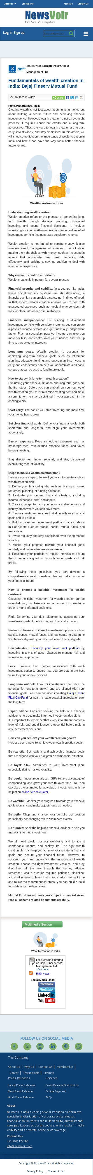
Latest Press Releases (21, 1085)
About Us (68, 3)
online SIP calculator (34, 792)
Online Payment (56, 1091)
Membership (65, 1067)
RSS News (42, 973)
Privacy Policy (35, 1171)
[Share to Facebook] (67, 97)
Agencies (9, 3)
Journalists (27, 3)
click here (42, 969)
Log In (7, 32)
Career (14, 1073)
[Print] (81, 97)
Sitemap (49, 1073)
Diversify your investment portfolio (55, 648)
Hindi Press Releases (21, 1097)
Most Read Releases (20, 1091)
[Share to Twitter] (72, 97)
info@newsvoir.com (19, 1146)
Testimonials (31, 1073)
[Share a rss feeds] (31, 972)
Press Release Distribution (62, 1085)
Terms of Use (56, 1171)
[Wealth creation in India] (46, 939)
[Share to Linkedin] (76, 97)
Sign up (19, 32)
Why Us (29, 1067)
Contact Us (83, 3)
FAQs (49, 1097)
